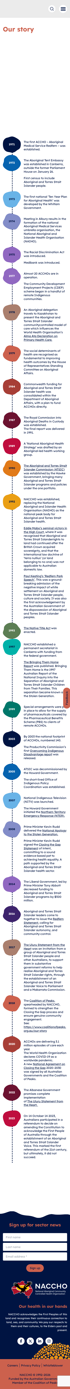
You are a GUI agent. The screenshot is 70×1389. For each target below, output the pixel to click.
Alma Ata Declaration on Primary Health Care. (41, 338)
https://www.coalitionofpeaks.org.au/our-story (45, 1028)
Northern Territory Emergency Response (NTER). (45, 813)
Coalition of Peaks (41, 1000)
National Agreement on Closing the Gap (44, 1066)
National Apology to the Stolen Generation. (45, 832)
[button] (63, 9)
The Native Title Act (37, 628)
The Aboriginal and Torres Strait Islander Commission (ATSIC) (45, 467)
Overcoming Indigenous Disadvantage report (44, 752)
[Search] (51, 8)
